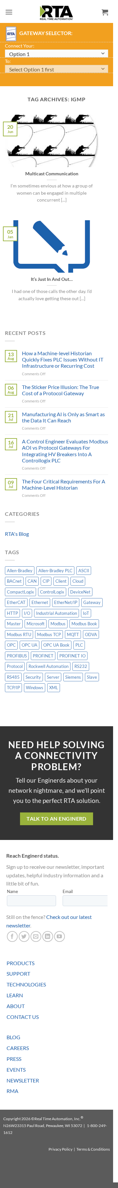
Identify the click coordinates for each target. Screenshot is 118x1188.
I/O (27, 613)
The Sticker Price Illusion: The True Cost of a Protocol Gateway (60, 390)
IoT (86, 613)
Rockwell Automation (49, 666)
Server (53, 677)
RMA (12, 1091)
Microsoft (36, 623)
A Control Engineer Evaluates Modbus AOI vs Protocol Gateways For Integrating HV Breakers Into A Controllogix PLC (65, 450)
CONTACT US (23, 1017)
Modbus (58, 623)
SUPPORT (18, 973)
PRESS (14, 1059)
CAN (32, 581)
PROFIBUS (17, 655)
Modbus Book (84, 623)
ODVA (91, 634)
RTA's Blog (17, 534)
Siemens (73, 677)
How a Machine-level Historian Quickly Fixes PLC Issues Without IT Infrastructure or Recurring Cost (62, 359)
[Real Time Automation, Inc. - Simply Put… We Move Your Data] (56, 12)
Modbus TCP (49, 634)
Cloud (77, 581)
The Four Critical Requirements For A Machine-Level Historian (63, 484)
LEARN (15, 995)
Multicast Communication (51, 173)
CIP (46, 581)
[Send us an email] (35, 936)
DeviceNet (80, 591)
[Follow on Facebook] (12, 936)
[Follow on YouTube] (59, 936)
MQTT (73, 634)
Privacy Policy (60, 1149)
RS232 (80, 666)
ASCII (83, 570)
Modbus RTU (19, 634)
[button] (9, 12)
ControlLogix (52, 591)
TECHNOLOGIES (26, 984)
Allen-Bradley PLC (55, 570)
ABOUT (16, 1006)
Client (61, 581)
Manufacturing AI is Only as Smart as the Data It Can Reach (63, 417)
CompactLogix (20, 591)
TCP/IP (13, 687)
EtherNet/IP (65, 602)
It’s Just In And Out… (52, 279)
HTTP (12, 613)
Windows (34, 687)
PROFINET (43, 655)
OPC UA (29, 645)
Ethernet (39, 602)
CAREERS (18, 1048)
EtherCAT (16, 602)
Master (14, 623)
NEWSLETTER (23, 1080)
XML (53, 687)
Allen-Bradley (19, 570)
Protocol (15, 666)
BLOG (13, 1037)
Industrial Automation (56, 613)
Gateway (92, 602)
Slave (92, 677)
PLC (79, 645)
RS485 (13, 677)
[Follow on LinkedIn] (47, 936)
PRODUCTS (20, 963)
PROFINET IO (72, 655)
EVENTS (16, 1069)
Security (33, 677)
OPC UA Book (56, 645)
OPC (11, 645)
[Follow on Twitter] (24, 936)
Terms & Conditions (93, 1149)
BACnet (14, 581)
